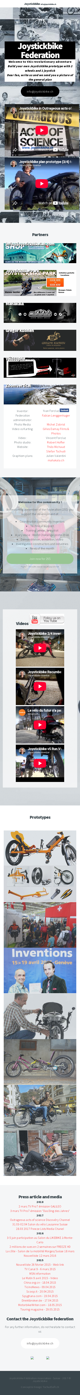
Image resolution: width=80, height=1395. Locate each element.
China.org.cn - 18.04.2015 (40, 1282)
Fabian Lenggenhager (56, 415)
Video (54, 1278)
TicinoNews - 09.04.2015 (40, 1287)
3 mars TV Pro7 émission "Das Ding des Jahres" (40, 1211)
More (40, 26)
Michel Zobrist (56, 424)
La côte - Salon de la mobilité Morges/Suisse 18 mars (40, 1251)
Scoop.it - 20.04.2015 (40, 1291)
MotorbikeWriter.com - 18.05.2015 (40, 1305)
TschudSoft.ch (51, 1387)
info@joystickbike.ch (48, 4)
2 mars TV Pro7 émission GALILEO (40, 1206)
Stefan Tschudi (55, 451)
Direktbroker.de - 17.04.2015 (40, 1300)
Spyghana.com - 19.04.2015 (40, 1296)
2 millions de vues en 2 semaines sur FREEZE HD (40, 1247)
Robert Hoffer (56, 442)
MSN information (40, 1273)
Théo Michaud (56, 447)
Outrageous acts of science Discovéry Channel (40, 1220)
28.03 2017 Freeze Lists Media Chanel (40, 1229)
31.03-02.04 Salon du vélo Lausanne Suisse (40, 1224)
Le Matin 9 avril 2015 (35, 1278)
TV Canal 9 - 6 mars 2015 (40, 1269)
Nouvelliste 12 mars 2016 (40, 1255)
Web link (58, 1264)
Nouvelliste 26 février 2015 (33, 1264)
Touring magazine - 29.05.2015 (40, 1309)
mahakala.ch (56, 460)
